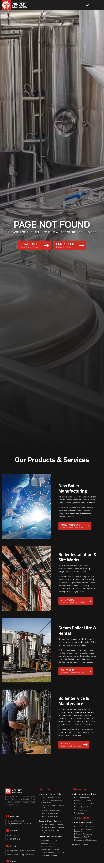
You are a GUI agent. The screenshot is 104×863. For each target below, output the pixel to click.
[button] (87, 5)
